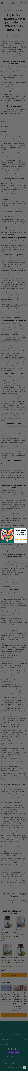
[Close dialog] (26, 528)
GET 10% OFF (20, 539)
